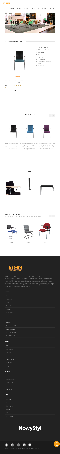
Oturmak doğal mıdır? (11, 326)
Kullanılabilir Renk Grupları (14, 94)
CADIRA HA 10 (13, 142)
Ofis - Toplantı (9, 376)
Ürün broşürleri (9, 406)
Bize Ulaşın (8, 399)
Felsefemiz (8, 322)
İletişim (44, 8)
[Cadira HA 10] (13, 130)
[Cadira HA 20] (19, 59)
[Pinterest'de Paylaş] (5, 87)
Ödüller (8, 302)
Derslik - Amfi (9, 362)
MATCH (13, 242)
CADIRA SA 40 (30, 142)
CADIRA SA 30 (47, 142)
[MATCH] (13, 231)
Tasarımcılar (9, 305)
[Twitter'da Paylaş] (16, 85)
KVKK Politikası (9, 416)
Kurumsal (12, 8)
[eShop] (57, 444)
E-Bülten (8, 409)
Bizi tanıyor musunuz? (11, 295)
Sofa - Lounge (9, 349)
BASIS (30, 242)
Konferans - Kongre (10, 356)
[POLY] (47, 231)
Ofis (7, 346)
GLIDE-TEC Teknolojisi (11, 332)
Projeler (33, 8)
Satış (38, 8)
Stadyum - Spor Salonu (11, 366)
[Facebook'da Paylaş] (14, 85)
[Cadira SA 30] (47, 130)
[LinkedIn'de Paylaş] (20, 85)
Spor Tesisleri (9, 389)
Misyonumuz (9, 299)
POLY (47, 242)
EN (51, 8)
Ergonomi (19, 8)
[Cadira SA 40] (30, 130)
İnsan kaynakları (9, 312)
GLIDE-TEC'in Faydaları (11, 336)
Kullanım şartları (9, 412)
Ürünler (26, 8)
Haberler (8, 309)
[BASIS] (30, 231)
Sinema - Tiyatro (10, 359)
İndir (13, 90)
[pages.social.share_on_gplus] (18, 85)
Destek (8, 402)
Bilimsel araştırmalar (10, 329)
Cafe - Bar (8, 352)
